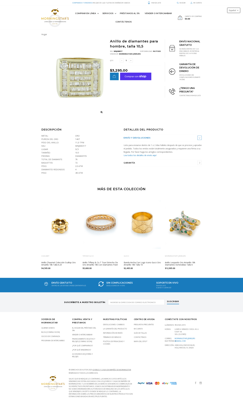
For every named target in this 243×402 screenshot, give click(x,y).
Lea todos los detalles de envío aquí (140, 155)
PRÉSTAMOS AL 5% (130, 13)
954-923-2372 (180, 325)
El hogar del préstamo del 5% (84, 329)
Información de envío (113, 333)
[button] (233, 10)
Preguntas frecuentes (144, 324)
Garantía (129, 163)
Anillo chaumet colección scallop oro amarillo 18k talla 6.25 (58, 263)
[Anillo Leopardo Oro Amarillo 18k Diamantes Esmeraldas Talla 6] (183, 225)
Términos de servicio (112, 337)
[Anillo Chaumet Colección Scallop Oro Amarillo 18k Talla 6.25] (59, 225)
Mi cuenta (138, 329)
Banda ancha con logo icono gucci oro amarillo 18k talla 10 (142, 263)
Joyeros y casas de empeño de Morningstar (112, 370)
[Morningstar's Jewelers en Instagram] (200, 383)
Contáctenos (123, 22)
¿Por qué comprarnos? (82, 345)
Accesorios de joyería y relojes (82, 355)
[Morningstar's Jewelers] (55, 17)
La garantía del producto (115, 329)
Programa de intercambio (53, 340)
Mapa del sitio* (140, 341)
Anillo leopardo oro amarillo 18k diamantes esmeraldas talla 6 (180, 263)
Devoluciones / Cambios (113, 324)
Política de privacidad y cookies (113, 342)
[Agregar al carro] (114, 76)
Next (208, 233)
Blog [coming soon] (50, 332)
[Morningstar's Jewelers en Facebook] (195, 383)
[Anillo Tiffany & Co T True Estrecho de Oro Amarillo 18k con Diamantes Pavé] (101, 225)
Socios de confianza (50, 336)
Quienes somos (48, 328)
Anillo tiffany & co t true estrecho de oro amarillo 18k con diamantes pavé (100, 263)
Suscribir (173, 301)
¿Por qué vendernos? (81, 350)
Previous (35, 233)
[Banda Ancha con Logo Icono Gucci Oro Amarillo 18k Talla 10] (142, 225)
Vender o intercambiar (82, 334)
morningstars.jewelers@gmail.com (185, 339)
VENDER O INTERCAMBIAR (158, 13)
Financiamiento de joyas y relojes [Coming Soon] (83, 340)
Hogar (44, 34)
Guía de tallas (140, 333)
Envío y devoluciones (137, 138)
